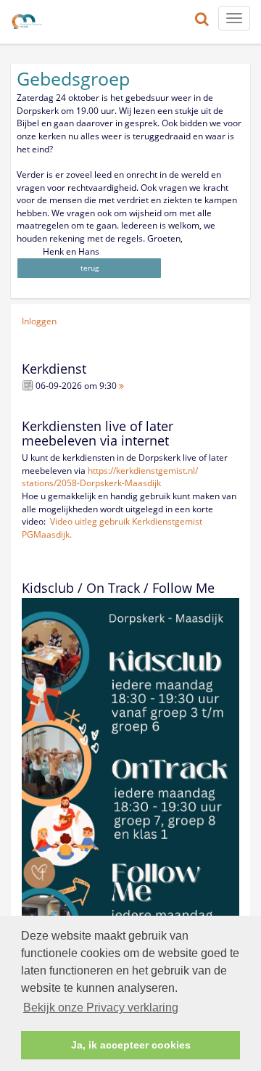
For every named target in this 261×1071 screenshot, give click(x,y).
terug (89, 268)
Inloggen (39, 321)
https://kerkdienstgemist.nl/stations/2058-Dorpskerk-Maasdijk (110, 477)
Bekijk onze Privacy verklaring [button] (100, 1007)
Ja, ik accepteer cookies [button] (131, 1045)
